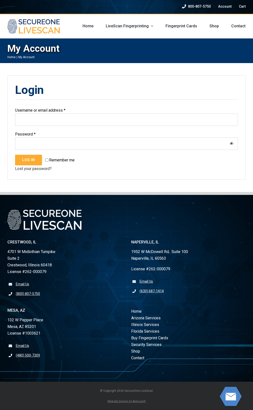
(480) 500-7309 (28, 355)
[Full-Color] (33, 21)
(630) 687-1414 (152, 291)
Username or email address (40, 110)
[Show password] (232, 143)
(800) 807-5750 (28, 294)
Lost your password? (33, 168)
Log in (28, 160)
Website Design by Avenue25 (126, 401)
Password (25, 134)
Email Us (22, 284)
